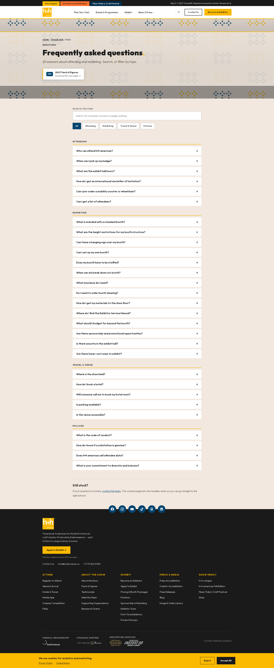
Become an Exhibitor (218, 12)
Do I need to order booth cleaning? (97, 292)
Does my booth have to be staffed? (97, 262)
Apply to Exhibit (56, 550)
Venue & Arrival (50, 586)
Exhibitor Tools (128, 608)
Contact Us (193, 12)
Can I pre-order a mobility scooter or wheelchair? (106, 191)
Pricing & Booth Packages (134, 591)
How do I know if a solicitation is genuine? (101, 445)
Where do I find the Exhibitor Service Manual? (103, 313)
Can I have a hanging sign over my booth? (100, 242)
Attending (90, 126)
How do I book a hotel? (89, 384)
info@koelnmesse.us (68, 563)
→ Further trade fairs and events (217, 641)
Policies (148, 126)
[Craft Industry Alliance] (89, 642)
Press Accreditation (170, 580)
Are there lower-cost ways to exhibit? (99, 353)
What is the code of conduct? (94, 435)
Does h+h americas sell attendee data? (99, 455)
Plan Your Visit (82, 12)
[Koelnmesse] (51, 642)
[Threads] (152, 509)
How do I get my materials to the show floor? (103, 303)
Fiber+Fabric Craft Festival (106, 3)
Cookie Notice (63, 663)
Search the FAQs (83, 109)
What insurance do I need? (92, 282)
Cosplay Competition (53, 603)
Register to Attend (51, 580)
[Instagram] (122, 509)
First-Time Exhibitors (131, 614)
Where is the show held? (90, 374)
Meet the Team (89, 597)
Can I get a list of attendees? (93, 201)
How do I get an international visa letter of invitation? (108, 181)
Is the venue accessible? (90, 414)
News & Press (146, 12)
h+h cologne (51, 3)
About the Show (90, 580)
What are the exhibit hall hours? (95, 171)
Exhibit (129, 12)
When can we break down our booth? (98, 272)
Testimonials (88, 591)
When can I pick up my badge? (94, 161)
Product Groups (129, 619)
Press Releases (167, 591)
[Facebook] (112, 509)
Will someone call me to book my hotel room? (103, 394)
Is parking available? (88, 404)
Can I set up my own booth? (92, 252)
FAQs (45, 608)
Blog (162, 597)
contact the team (111, 491)
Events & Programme (107, 12)
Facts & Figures (89, 586)
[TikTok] (142, 509)
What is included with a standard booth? (100, 222)
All (76, 126)
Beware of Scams (91, 608)
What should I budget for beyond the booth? (103, 323)
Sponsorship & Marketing (134, 603)
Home (45, 39)
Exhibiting (108, 126)
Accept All (226, 660)
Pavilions (125, 597)
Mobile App (48, 597)
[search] (178, 12)
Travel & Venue (128, 126)
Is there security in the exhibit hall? (97, 343)
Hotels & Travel (50, 591)
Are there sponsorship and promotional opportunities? (109, 333)
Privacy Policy (46, 663)
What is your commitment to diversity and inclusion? (107, 465)
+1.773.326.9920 (92, 563)
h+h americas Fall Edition (75, 3)
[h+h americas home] (47, 12)
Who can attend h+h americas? (94, 150)
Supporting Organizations (95, 603)
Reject (207, 660)
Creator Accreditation (171, 586)
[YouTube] (132, 509)
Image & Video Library (171, 603)
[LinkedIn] (161, 509)
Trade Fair (57, 39)
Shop (201, 597)
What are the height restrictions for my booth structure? (110, 232)
